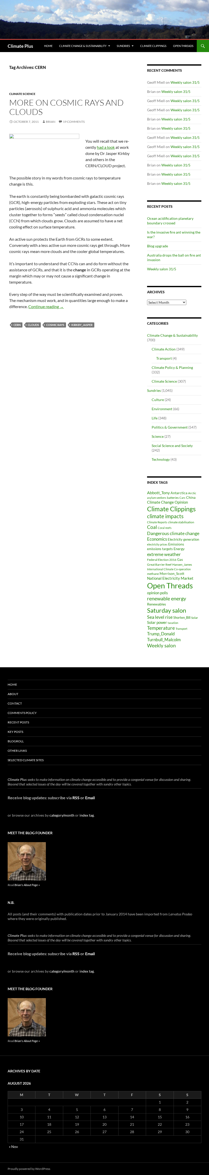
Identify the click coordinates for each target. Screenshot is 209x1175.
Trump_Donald (161, 633)
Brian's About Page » (27, 885)
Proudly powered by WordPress (29, 1169)
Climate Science (22, 94)
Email (90, 797)
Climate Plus (20, 46)
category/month (61, 815)
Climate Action (164, 349)
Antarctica (179, 493)
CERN (17, 324)
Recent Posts (18, 722)
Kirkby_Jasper (82, 324)
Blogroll (16, 741)
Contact (15, 703)
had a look (106, 147)
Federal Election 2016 (161, 559)
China (190, 497)
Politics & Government (170, 427)
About (13, 694)
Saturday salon (166, 610)
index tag (87, 815)
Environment (162, 409)
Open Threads (183, 45)
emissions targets (160, 549)
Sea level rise (160, 617)
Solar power (157, 622)
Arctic (192, 493)
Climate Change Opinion (167, 502)
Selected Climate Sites (26, 760)
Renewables (156, 604)
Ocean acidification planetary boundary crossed (170, 220)
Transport (164, 358)
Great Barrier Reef (159, 564)
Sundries (123, 45)
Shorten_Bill (181, 618)
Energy (179, 549)
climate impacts (165, 516)
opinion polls (157, 592)
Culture (158, 399)
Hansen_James (182, 564)
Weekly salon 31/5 (185, 82)
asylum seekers (156, 497)
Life (155, 418)
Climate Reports (157, 522)
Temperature (161, 628)
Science (158, 436)
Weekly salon (161, 645)
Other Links (17, 751)
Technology (161, 459)
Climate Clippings (153, 45)
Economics (157, 539)
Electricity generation (183, 539)
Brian (50, 122)
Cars (182, 497)
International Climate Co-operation (169, 569)
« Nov (13, 1146)
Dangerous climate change (173, 533)
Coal (152, 527)
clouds (33, 324)
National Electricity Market (170, 578)
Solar (194, 617)
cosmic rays (55, 324)
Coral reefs (165, 527)
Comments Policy (22, 713)
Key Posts (15, 732)
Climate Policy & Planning (172, 367)
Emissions (176, 544)
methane (153, 574)
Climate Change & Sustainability (83, 45)
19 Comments (74, 122)
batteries (173, 498)
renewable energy (166, 598)
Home (48, 45)
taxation (173, 622)
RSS (76, 797)
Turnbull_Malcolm (164, 639)
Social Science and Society (172, 445)
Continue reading (46, 306)
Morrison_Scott (172, 573)
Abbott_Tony (158, 492)
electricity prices (157, 544)
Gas (180, 560)
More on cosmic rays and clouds (66, 107)
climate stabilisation (181, 522)
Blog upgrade (157, 246)
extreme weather (164, 554)
